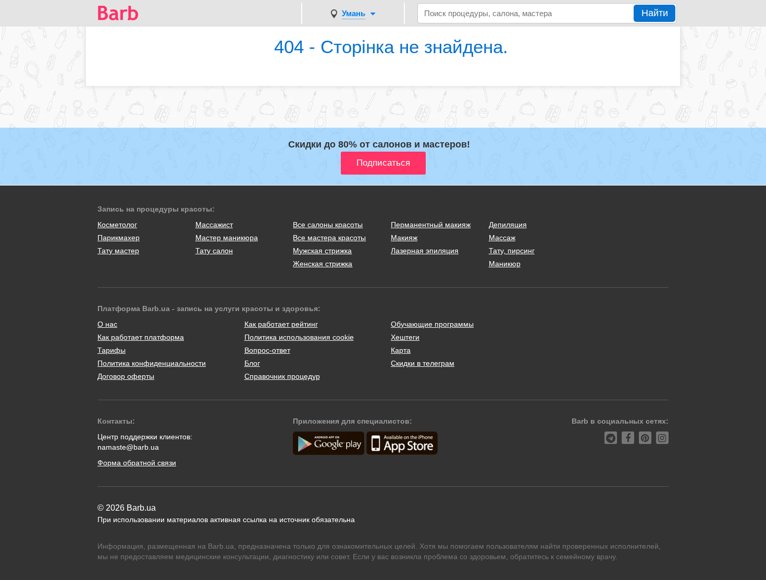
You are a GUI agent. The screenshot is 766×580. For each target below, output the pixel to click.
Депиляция (508, 224)
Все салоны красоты (328, 224)
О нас (107, 324)
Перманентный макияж (431, 224)
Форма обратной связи (136, 463)
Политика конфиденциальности (151, 363)
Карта (401, 350)
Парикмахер (118, 237)
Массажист (214, 224)
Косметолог (117, 224)
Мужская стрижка (322, 250)
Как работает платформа (140, 337)
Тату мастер (118, 250)
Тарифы (111, 350)
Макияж (404, 237)
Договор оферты (125, 376)
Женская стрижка (322, 264)
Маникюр (505, 264)
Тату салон (214, 250)
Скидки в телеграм (422, 363)
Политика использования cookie (299, 337)
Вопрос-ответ (267, 350)
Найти (654, 13)
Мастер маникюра (226, 237)
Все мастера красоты (329, 237)
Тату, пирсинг (512, 250)
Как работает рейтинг (281, 324)
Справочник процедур (282, 376)
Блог (252, 363)
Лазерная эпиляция (425, 250)
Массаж (502, 237)
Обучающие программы (432, 324)
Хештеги (405, 337)
